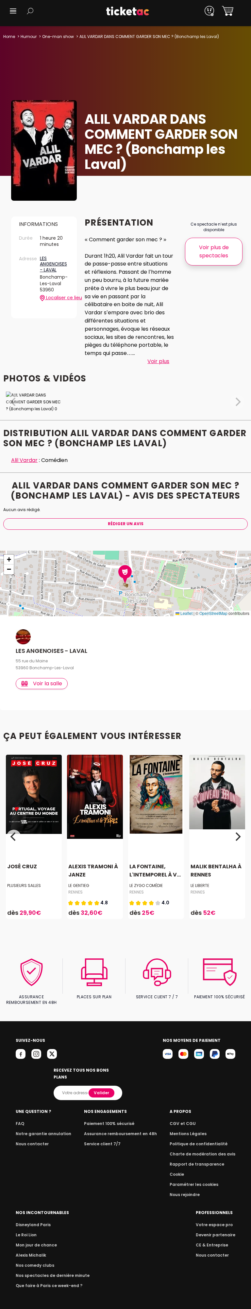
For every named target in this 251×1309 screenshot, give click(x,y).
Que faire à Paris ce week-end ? (49, 1285)
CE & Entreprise (212, 1245)
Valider (101, 1093)
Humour (29, 36)
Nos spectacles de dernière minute (53, 1275)
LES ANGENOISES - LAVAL (53, 264)
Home (9, 36)
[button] (13, 11)
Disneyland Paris (33, 1224)
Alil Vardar (24, 460)
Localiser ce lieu (57, 298)
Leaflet (185, 613)
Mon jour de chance (36, 1245)
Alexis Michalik (31, 1255)
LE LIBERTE (200, 885)
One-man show (58, 36)
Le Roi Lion (26, 1235)
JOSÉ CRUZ (22, 866)
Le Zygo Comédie (146, 885)
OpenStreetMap (213, 613)
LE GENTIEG (78, 885)
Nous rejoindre (185, 1194)
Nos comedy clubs (35, 1265)
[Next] (237, 837)
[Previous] (14, 837)
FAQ (20, 1123)
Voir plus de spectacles (214, 251)
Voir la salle (47, 683)
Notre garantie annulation (43, 1133)
